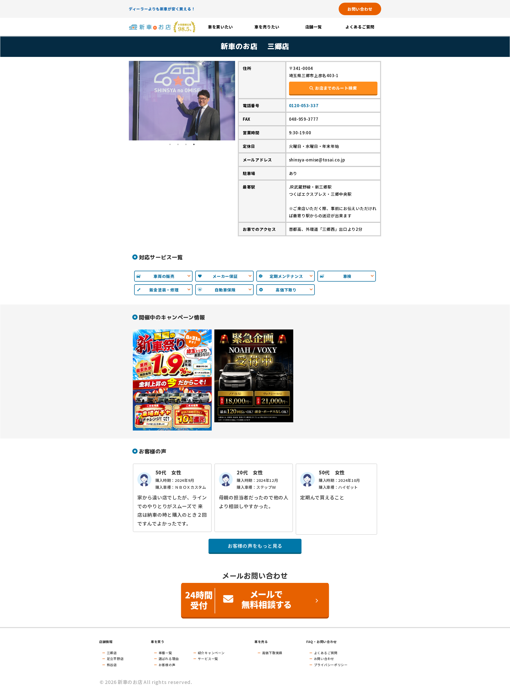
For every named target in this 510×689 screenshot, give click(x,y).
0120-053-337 (303, 105)
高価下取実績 (272, 652)
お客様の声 (167, 664)
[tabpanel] (182, 101)
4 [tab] (194, 144)
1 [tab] (170, 144)
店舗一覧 (313, 27)
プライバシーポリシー (331, 664)
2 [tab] (178, 144)
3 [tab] (186, 144)
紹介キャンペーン (211, 652)
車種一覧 (165, 652)
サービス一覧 (208, 658)
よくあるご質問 (360, 27)
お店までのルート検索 (336, 88)
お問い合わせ (359, 9)
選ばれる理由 (169, 658)
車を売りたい (266, 27)
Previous (125, 100)
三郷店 (112, 652)
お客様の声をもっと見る (255, 545)
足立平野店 (115, 658)
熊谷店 (112, 664)
